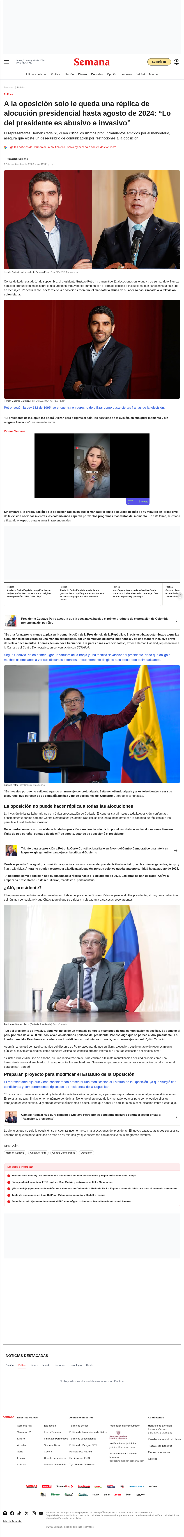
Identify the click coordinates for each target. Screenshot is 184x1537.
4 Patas (21, 1464)
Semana (8, 87)
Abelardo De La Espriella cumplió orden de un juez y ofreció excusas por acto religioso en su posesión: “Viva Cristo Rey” (29, 593)
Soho (20, 1451)
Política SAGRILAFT (80, 1451)
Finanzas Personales (56, 1438)
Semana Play (24, 1425)
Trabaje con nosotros (160, 1445)
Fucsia (21, 1458)
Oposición (86, 1152)
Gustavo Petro (38, 1152)
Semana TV (24, 1432)
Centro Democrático (63, 1152)
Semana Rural (52, 1445)
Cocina (48, 1451)
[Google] (5, 1513)
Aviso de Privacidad (16, 1521)
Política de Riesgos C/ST (83, 1445)
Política (21, 87)
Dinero (21, 1438)
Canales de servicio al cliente (164, 1439)
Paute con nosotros (159, 1452)
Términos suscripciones (82, 1438)
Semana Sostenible (55, 1464)
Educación (50, 1425)
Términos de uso (79, 1425)
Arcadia (21, 1445)
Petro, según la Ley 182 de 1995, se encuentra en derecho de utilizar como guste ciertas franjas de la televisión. (84, 407)
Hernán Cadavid (15, 1152)
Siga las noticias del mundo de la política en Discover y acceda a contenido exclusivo (62, 147)
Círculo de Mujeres (55, 1458)
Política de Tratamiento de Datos (88, 1432)
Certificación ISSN (79, 1458)
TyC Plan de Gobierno (82, 1464)
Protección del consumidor (124, 1425)
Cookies (152, 1458)
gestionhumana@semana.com (126, 1460)
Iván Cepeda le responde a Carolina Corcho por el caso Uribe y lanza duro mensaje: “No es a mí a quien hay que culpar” (135, 593)
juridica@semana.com (122, 1447)
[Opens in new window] (12, 1513)
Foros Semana (52, 1432)
